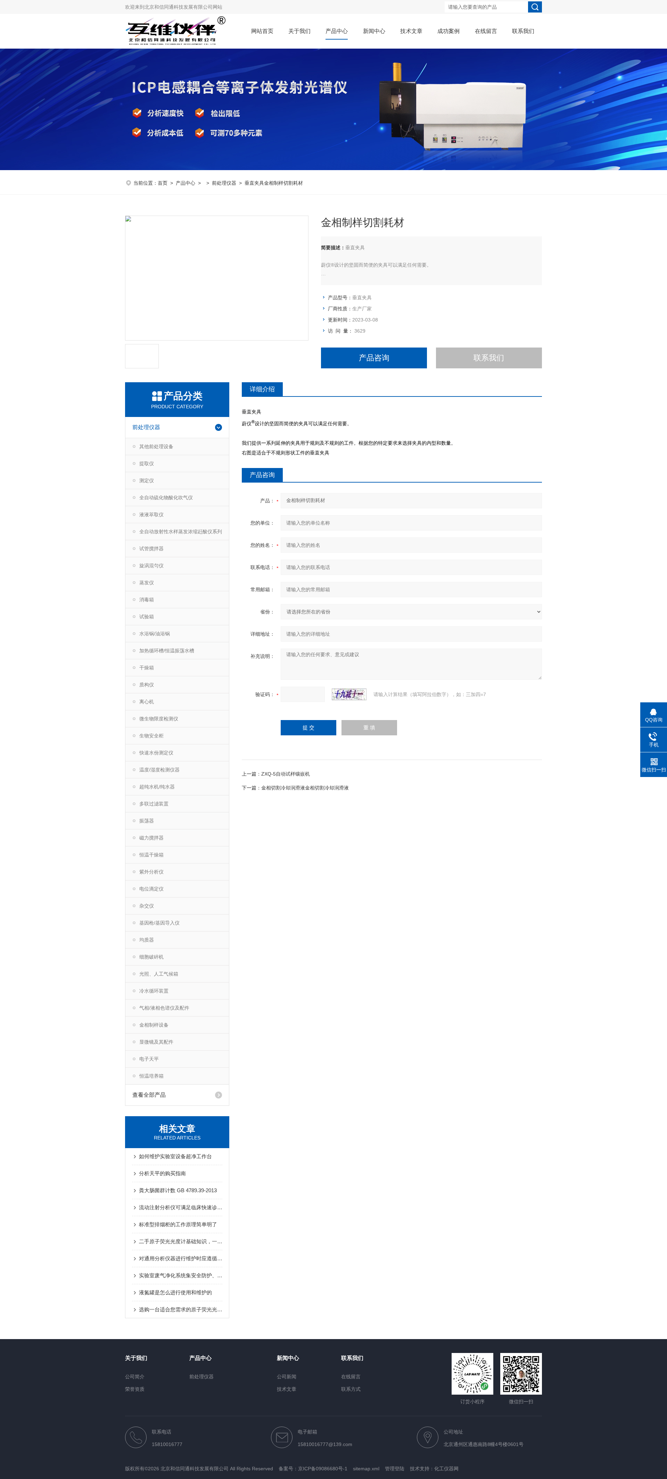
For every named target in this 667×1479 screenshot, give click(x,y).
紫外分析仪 (151, 872)
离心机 (146, 701)
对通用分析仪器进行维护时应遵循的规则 (180, 1258)
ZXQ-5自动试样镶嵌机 (285, 774)
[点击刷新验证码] (349, 694)
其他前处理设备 (156, 446)
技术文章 (411, 31)
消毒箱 (146, 599)
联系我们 (523, 31)
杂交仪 (146, 906)
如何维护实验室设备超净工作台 (175, 1156)
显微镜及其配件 (156, 1042)
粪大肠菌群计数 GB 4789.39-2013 (178, 1190)
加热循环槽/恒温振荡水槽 (166, 650)
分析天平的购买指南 (162, 1173)
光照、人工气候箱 (158, 974)
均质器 (146, 940)
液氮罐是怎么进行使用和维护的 (175, 1292)
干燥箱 (146, 667)
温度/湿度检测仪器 (159, 769)
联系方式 (351, 1389)
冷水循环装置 (153, 991)
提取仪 (146, 463)
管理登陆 (394, 1468)
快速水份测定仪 (156, 752)
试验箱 (146, 616)
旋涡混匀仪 (151, 565)
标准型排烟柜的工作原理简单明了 (178, 1224)
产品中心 (337, 31)
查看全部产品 (149, 1095)
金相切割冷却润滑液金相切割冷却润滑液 (305, 788)
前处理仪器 (224, 183)
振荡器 (146, 821)
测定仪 (146, 480)
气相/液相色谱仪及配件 (164, 1008)
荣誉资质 (135, 1389)
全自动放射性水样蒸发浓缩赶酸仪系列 (180, 531)
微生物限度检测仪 (158, 718)
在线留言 (486, 31)
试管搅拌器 (151, 548)
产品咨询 (374, 357)
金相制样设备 (153, 1025)
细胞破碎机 (151, 957)
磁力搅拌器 (151, 838)
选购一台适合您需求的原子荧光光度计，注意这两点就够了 (180, 1309)
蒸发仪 (146, 582)
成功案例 (448, 31)
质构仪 (146, 684)
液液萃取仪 (151, 514)
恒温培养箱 (151, 1076)
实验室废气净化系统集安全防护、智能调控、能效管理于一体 (180, 1275)
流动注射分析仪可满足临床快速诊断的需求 (180, 1207)
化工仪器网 (446, 1468)
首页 (162, 183)
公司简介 (135, 1376)
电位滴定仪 (151, 889)
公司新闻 (286, 1376)
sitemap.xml (366, 1468)
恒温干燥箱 (151, 855)
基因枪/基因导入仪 (159, 923)
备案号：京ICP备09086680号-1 (313, 1468)
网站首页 (262, 31)
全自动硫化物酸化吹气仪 (166, 497)
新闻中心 (374, 31)
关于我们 (299, 31)
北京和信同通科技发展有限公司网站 (183, 7)
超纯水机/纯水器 (157, 786)
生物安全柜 (151, 735)
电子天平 (149, 1059)
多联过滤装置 (153, 804)
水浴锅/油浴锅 (154, 633)
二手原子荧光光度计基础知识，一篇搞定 (180, 1241)
